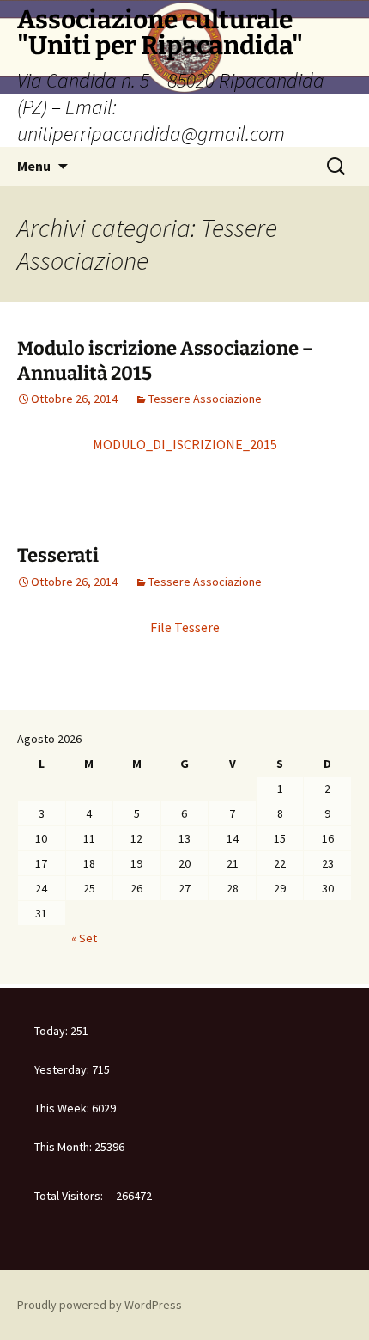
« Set (84, 938)
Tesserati (58, 555)
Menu (34, 165)
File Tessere (185, 627)
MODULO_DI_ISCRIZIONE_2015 (185, 444)
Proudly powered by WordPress (99, 1305)
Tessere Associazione (205, 398)
